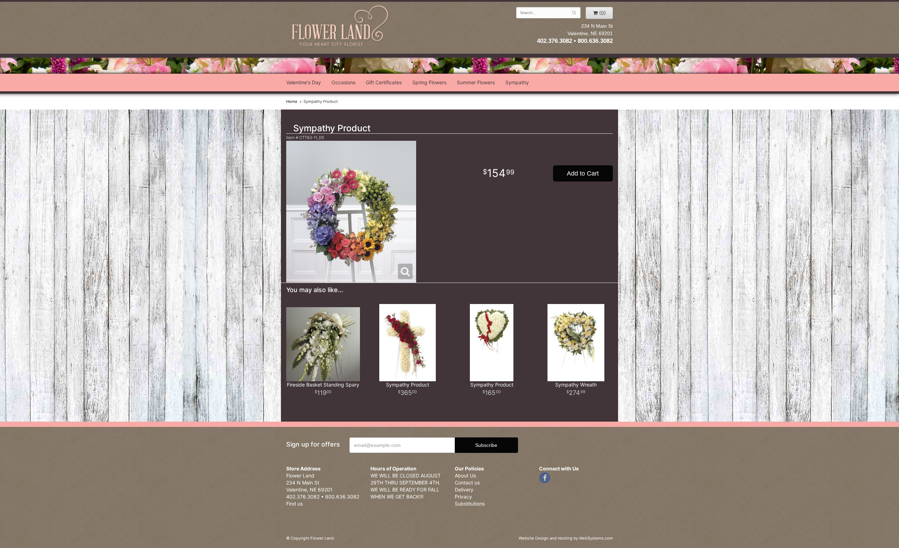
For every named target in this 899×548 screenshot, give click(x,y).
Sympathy (517, 82)
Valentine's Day (303, 82)
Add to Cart (583, 173)
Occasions (343, 82)
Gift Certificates (384, 82)
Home (291, 101)
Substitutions (470, 504)
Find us (294, 504)
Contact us (467, 483)
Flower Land (340, 27)
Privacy (463, 497)
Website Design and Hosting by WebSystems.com (566, 538)
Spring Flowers (429, 82)
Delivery (464, 490)
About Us (465, 475)
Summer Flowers (476, 82)
